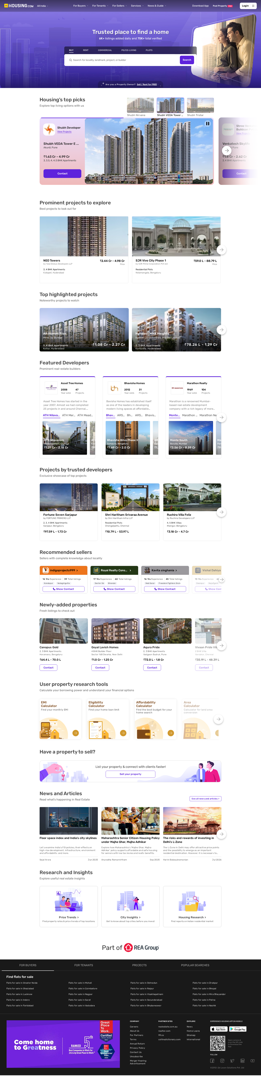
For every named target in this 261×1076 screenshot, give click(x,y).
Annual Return (137, 1043)
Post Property (222, 6)
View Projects (64, 131)
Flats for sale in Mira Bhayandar (209, 994)
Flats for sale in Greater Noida (21, 983)
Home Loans (193, 1031)
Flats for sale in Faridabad (19, 1005)
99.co (161, 1035)
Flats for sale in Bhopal (204, 988)
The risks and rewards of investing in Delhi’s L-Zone (188, 840)
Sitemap (191, 1035)
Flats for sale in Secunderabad (146, 1000)
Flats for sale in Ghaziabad (20, 988)
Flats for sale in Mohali (80, 983)
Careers (134, 1026)
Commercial (105, 50)
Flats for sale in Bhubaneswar (145, 1005)
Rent (85, 50)
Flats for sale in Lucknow (19, 994)
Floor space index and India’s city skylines (68, 838)
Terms (133, 1039)
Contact (62, 173)
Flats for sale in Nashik (204, 1005)
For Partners (136, 1035)
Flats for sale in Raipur (142, 988)
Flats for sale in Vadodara (82, 1005)
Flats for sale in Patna (204, 1000)
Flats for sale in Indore (18, 1000)
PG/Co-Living (128, 50)
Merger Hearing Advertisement (138, 1062)
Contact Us (136, 1052)
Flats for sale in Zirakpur (205, 983)
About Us (134, 1031)
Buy (71, 50)
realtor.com (164, 1031)
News (189, 1026)
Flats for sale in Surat (80, 1000)
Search (187, 60)
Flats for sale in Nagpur (81, 994)
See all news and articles (205, 798)
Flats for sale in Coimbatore (83, 988)
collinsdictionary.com (169, 1039)
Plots (149, 50)
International (193, 1039)
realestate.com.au (167, 1026)
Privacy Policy (137, 1048)
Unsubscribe (136, 1056)
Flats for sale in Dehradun (143, 983)
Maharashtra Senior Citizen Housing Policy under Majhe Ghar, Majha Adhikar (130, 840)
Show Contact (65, 589)
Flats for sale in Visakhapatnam (146, 994)
